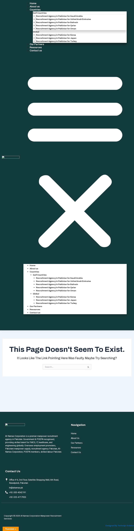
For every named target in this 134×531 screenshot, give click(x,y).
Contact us (36, 50)
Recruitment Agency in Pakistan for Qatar (56, 25)
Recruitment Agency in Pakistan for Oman (56, 29)
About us (35, 6)
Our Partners (37, 44)
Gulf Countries (40, 13)
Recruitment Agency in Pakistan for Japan (56, 38)
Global (36, 32)
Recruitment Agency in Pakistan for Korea (56, 35)
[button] (75, 159)
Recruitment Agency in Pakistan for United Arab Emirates (63, 19)
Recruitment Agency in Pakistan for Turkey (56, 41)
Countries (35, 9)
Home (33, 3)
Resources (36, 47)
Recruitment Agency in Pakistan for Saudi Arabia (59, 16)
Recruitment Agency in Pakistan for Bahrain (57, 22)
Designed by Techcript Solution (119, 526)
